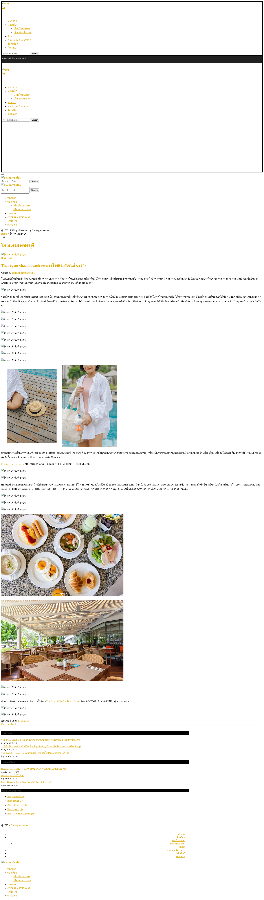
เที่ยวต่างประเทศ (22, 32)
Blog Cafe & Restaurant (21, 813)
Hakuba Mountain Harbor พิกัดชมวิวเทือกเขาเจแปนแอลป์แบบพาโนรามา (34, 769)
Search (35, 53)
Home (4, 233)
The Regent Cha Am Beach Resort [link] (63, 701)
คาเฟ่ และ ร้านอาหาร (19, 40)
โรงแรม (12, 36)
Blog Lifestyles (17, 805)
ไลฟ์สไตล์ (13, 44)
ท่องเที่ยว (12, 24)
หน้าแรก (12, 21)
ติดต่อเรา (12, 47)
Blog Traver (15, 800)
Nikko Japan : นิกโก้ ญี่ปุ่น (12, 775)
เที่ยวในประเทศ (22, 28)
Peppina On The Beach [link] (12, 464)
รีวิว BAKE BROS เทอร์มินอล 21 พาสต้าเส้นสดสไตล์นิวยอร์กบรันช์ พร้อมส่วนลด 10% (40, 740)
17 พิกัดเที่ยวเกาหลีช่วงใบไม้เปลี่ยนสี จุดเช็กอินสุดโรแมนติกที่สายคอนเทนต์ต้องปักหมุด (41, 746)
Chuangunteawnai (19, 825)
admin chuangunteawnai (23, 272)
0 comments (23, 721)
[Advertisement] (132, 149)
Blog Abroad (15, 796)
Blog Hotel (15, 809)
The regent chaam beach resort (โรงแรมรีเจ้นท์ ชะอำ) (43, 265)
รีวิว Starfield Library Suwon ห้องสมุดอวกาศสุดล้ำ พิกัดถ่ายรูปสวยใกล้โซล (35, 753)
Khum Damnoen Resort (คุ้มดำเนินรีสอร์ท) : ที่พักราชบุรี (26, 782)
